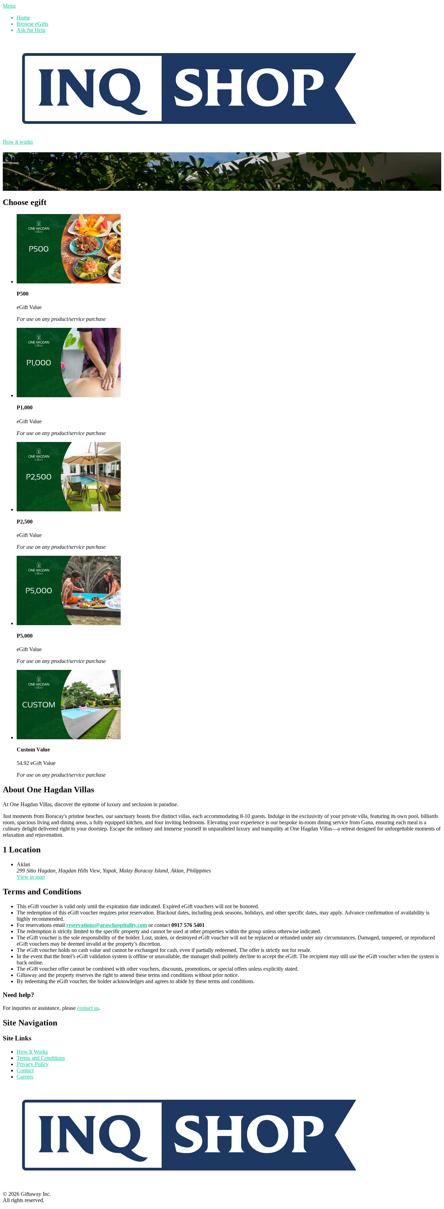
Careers (25, 1077)
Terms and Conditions (41, 1058)
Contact (25, 1070)
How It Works (32, 1052)
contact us (88, 1008)
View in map (31, 877)
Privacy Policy (33, 1064)
